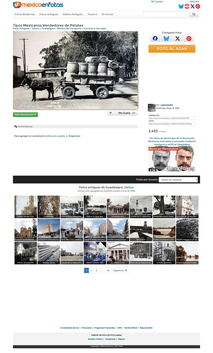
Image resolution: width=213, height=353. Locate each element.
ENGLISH (194, 1)
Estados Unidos (95, 339)
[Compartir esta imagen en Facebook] (155, 38)
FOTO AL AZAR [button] (172, 48)
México (121, 339)
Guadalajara (48, 28)
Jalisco (35, 28)
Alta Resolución (25, 114)
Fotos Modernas (25, 14)
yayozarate (167, 105)
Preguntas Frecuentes (104, 328)
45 (108, 270)
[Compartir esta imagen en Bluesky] (166, 38)
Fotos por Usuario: (147, 179)
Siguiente (118, 270)
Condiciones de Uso (69, 328)
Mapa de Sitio (146, 328)
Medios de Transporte (69, 28)
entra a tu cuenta (55, 136)
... (102, 270)
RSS (120, 328)
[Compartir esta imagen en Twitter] (177, 38)
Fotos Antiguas (48, 14)
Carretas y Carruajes (95, 28)
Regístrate (74, 136)
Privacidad (87, 328)
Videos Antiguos (73, 14)
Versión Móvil (130, 328)
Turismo (92, 14)
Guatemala (110, 339)
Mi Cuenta (157, 1)
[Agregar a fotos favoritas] (110, 112)
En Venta (107, 14)
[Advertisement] (172, 77)
